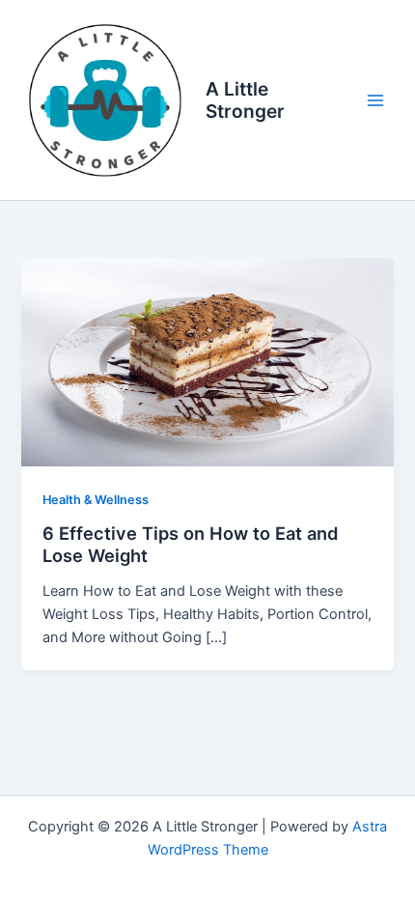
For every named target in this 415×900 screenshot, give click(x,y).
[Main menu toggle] (375, 100)
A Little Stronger (245, 100)
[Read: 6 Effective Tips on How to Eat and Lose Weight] (207, 361)
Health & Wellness (95, 499)
